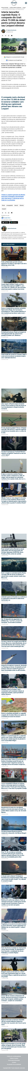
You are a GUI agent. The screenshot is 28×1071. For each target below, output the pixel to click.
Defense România (4, 7)
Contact (14, 1062)
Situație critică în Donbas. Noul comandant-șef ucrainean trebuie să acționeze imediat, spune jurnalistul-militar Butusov (12, 692)
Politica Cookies (14, 1058)
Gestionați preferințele (14, 1060)
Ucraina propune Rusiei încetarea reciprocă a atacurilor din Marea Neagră (13, 832)
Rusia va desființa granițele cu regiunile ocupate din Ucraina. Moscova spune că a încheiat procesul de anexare (13, 715)
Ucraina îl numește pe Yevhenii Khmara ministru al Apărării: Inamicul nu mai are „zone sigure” (13, 453)
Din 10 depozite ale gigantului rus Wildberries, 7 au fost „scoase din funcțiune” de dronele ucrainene (11, 620)
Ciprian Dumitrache (11, 30)
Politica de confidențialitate (14, 1056)
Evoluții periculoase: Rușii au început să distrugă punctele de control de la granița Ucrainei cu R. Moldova (13, 333)
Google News (7, 217)
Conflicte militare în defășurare (15, 7)
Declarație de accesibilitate (14, 1064)
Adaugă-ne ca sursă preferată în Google (15, 57)
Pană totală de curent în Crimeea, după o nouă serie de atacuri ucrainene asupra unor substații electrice (14, 356)
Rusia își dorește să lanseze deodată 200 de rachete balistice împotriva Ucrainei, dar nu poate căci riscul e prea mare (13, 1022)
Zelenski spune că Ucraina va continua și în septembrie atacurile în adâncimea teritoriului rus (14, 598)
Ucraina (24, 7)
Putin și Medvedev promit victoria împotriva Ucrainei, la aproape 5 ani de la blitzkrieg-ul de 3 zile (14, 263)
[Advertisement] (14, 374)
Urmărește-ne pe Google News (15, 60)
